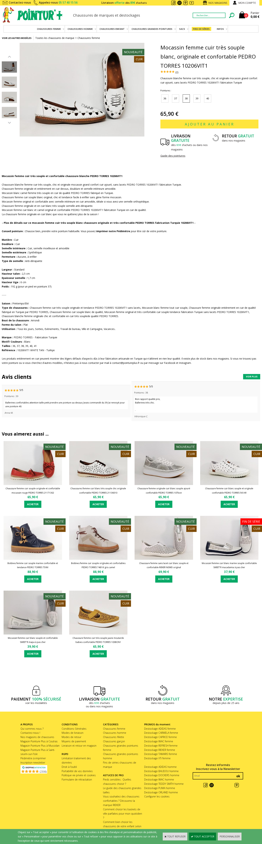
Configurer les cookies (156, 796)
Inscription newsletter (32, 762)
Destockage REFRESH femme (161, 745)
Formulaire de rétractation (77, 779)
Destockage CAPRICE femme (160, 737)
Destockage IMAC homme (159, 779)
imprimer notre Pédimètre (113, 231)
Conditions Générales (74, 728)
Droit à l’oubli (69, 767)
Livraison (124, 3)
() (43, 771)
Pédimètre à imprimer (33, 758)
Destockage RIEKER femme (159, 750)
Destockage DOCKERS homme (161, 775)
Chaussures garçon (114, 741)
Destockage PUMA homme (159, 788)
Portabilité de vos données (77, 771)
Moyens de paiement (74, 741)
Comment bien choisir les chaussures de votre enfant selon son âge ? (122, 826)
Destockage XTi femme (157, 758)
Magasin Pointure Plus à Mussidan (40, 745)
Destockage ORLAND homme (161, 792)
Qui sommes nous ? (31, 728)
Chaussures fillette (113, 737)
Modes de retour (71, 737)
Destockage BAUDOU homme (161, 771)
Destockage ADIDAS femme (160, 728)
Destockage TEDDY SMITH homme (164, 783)
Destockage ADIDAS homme (160, 767)
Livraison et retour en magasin (79, 745)
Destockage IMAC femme (158, 741)
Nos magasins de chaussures (37, 737)
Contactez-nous (20, 2)
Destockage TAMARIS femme (160, 754)
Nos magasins (217, 2)
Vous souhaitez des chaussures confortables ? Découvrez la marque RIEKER (121, 801)
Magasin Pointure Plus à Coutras (39, 741)
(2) (176, 72)
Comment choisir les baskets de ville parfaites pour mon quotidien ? (122, 814)
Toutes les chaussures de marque (54, 38)
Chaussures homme (114, 732)
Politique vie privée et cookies (79, 775)
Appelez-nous (58, 2)
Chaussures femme (89, 38)
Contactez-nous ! (30, 732)
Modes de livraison (72, 732)
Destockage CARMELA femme (161, 732)
